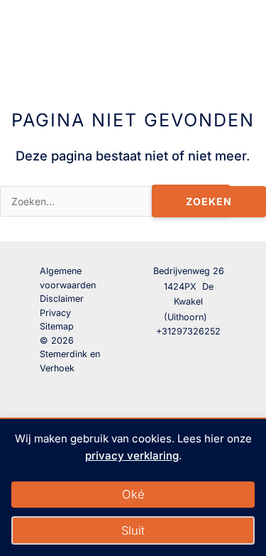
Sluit (133, 530)
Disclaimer (62, 298)
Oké (133, 494)
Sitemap (57, 326)
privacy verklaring (132, 455)
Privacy (55, 312)
